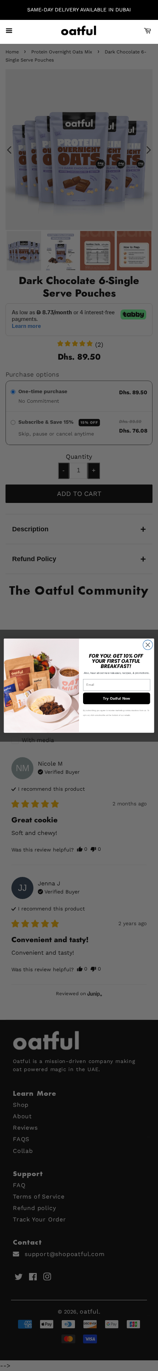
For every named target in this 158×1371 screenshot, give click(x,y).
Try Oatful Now (116, 698)
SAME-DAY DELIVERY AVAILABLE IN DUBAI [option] (79, 10)
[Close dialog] (147, 645)
